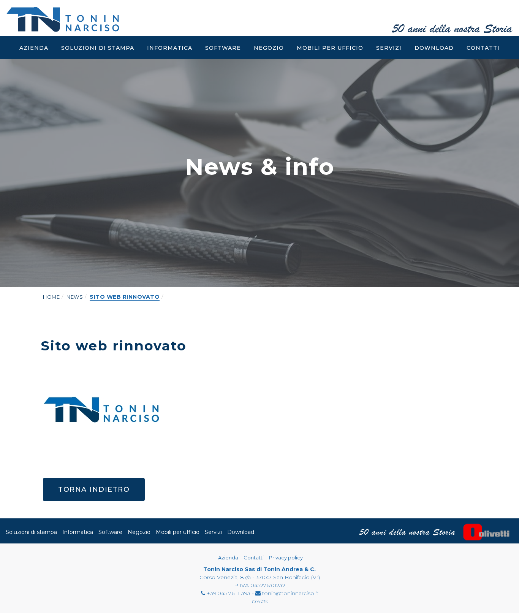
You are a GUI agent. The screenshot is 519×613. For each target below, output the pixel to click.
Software (223, 47)
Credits (259, 601)
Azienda (33, 47)
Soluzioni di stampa (97, 47)
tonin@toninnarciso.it (290, 593)
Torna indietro (94, 489)
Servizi (389, 47)
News (74, 297)
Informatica (169, 47)
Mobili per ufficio (330, 47)
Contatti (483, 47)
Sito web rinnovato (125, 296)
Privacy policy (286, 557)
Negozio (269, 47)
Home (51, 297)
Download (434, 47)
